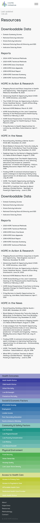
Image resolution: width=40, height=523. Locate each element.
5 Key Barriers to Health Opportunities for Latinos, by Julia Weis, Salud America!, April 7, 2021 (20, 128)
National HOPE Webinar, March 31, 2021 (17, 108)
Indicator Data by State (12, 47)
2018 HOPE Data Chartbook (13, 65)
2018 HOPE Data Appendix (13, 68)
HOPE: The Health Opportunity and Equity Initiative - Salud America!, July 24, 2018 (19, 182)
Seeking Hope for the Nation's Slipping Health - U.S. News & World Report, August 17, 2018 (21, 154)
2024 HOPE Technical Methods (15, 58)
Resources (6, 509)
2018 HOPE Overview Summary (14, 75)
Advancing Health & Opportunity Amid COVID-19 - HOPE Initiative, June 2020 (20, 97)
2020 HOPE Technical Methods (14, 62)
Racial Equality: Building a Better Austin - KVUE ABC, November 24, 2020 (19, 142)
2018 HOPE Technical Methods (14, 78)
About (4, 502)
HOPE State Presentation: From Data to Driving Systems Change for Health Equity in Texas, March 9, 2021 (21, 121)
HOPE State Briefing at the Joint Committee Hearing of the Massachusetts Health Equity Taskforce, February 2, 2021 (20, 114)
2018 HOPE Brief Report (12, 71)
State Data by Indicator (12, 41)
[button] (36, 4)
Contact (5, 515)
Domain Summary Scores (12, 34)
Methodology (7, 512)
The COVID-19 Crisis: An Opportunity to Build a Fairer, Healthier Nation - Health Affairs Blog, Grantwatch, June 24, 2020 (20, 103)
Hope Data (6, 506)
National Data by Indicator (13, 38)
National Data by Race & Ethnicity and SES (19, 44)
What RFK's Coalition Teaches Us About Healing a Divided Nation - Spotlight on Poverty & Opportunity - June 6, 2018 (18, 188)
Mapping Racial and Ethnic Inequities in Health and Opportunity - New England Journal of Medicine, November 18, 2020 (21, 91)
